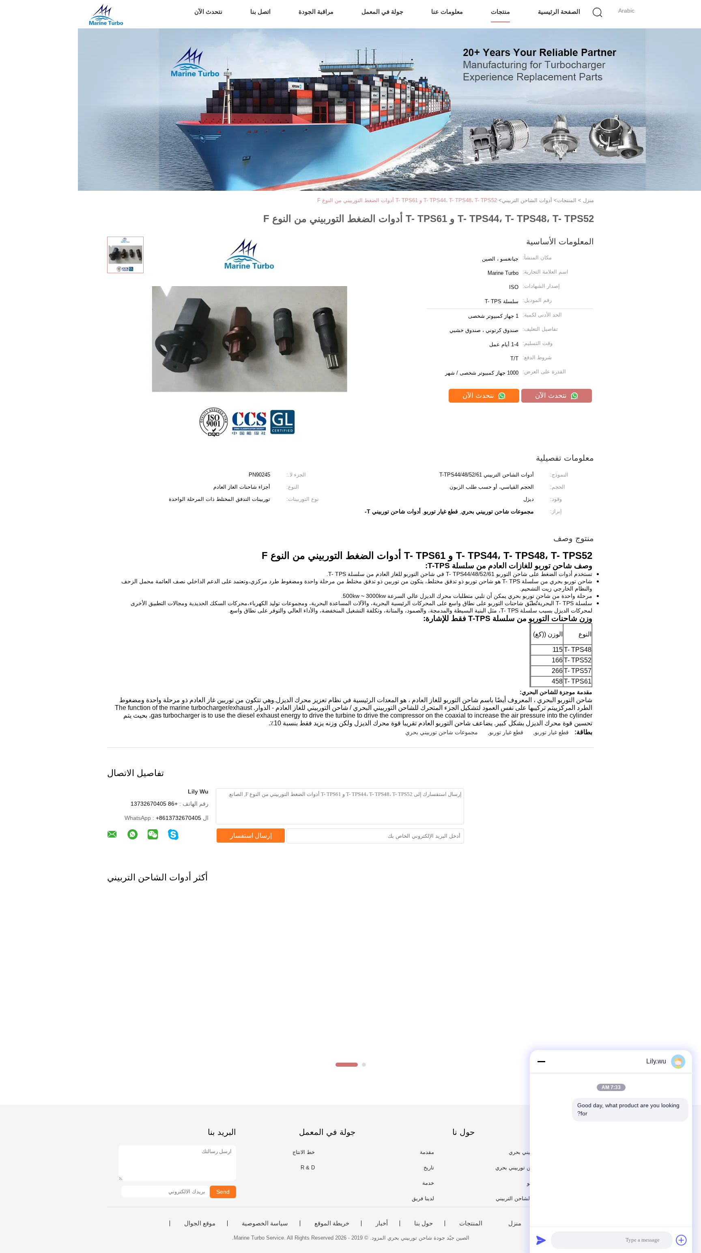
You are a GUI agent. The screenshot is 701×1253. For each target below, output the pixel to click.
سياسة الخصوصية (265, 1223)
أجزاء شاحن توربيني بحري (524, 1168)
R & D (308, 1168)
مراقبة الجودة (316, 11)
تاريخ (429, 1168)
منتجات (500, 11)
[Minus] (541, 1061)
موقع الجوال (199, 1223)
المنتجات (470, 1223)
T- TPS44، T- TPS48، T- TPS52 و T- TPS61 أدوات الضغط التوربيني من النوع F (407, 200)
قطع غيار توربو (552, 732)
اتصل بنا (260, 11)
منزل (514, 1223)
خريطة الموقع (331, 1223)
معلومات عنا (447, 11)
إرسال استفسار (251, 835)
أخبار (382, 1223)
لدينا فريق (423, 1198)
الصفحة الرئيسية (559, 11)
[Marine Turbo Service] (106, 14)
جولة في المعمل (382, 11)
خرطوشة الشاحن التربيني (524, 1198)
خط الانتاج (303, 1152)
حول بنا (423, 1223)
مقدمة (427, 1152)
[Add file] (681, 1240)
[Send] (541, 1240)
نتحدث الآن (208, 11)
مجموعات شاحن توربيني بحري (441, 732)
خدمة (428, 1183)
